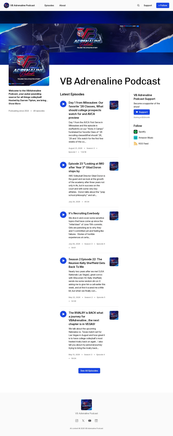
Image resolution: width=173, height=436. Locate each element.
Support (143, 112)
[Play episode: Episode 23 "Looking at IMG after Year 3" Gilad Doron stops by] (63, 165)
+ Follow (162, 5)
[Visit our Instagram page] (76, 420)
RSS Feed (143, 143)
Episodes (49, 5)
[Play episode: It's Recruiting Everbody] (63, 214)
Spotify (142, 131)
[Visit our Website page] (96, 420)
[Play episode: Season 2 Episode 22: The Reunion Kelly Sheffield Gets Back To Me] (63, 260)
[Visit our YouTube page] (89, 420)
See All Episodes (89, 370)
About (62, 5)
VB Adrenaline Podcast (22, 5)
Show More (15, 103)
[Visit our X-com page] (83, 420)
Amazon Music (146, 137)
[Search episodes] (138, 5)
